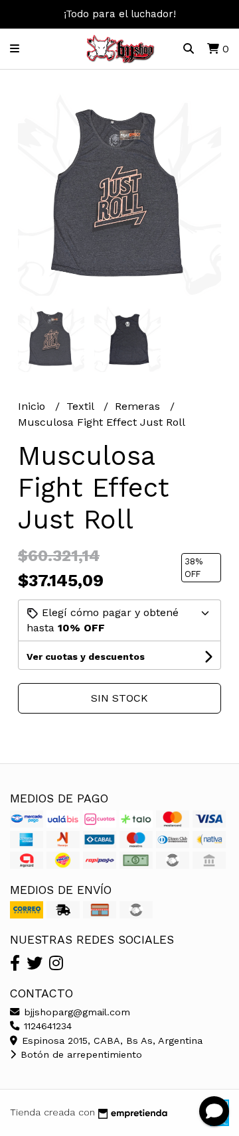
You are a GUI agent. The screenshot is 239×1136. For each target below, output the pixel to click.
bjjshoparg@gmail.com (75, 1012)
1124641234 (46, 1026)
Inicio (33, 406)
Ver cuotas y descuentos (86, 656)
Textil (81, 406)
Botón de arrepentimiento (79, 1054)
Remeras (139, 406)
